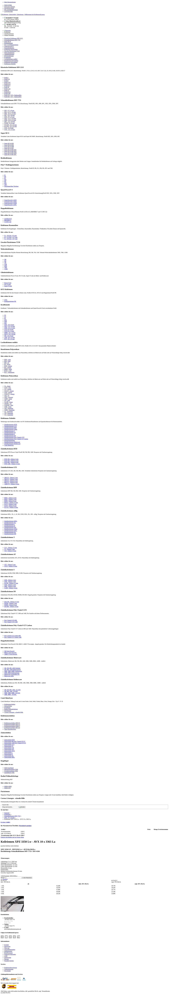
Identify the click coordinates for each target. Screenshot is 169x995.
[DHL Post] (11, 988)
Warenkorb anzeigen (25, 825)
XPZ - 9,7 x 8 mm (9, 817)
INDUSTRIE (8, 5)
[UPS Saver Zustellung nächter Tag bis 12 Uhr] (4, 988)
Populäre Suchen (9, 960)
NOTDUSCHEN (9, 8)
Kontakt (6, 945)
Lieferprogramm (8, 969)
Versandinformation (9, 949)
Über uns (6, 948)
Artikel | (5, 822)
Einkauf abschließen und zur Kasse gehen (12, 837)
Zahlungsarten (8, 951)
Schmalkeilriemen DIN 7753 (12, 816)
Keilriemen (7, 814)
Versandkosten (5, 879)
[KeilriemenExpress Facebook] (2, 938)
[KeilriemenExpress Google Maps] (18, 938)
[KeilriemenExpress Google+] (10, 938)
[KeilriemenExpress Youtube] (6, 938)
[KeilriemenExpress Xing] (14, 938)
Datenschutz (7, 957)
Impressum (7, 946)
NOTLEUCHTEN (9, 7)
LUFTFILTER (8, 11)
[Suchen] (22, 807)
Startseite (6, 813)
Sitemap (6, 959)
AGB (5, 956)
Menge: (3, 877)
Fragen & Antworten (10, 954)
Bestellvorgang (8, 953)
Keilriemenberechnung (10, 967)
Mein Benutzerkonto (10, 2)
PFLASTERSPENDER (11, 10)
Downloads (7, 971)
